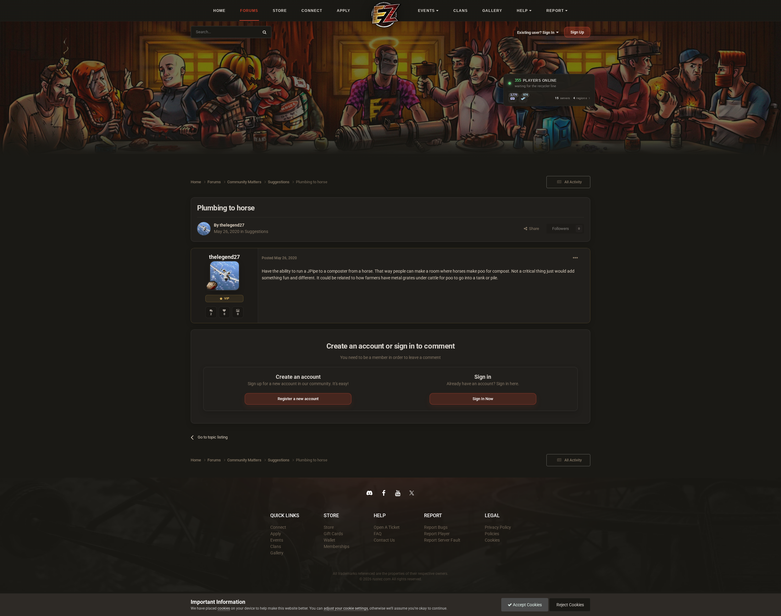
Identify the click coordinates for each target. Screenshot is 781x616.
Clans (275, 546)
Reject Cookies (570, 604)
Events (276, 540)
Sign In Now (483, 398)
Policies (492, 533)
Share (533, 228)
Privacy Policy (498, 527)
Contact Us (384, 540)
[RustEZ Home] (386, 15)
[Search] (264, 32)
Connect (278, 527)
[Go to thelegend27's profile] (204, 228)
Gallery (276, 552)
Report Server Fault (442, 540)
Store (329, 527)
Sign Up (577, 32)
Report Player (437, 533)
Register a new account (298, 398)
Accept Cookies (527, 604)
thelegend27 (232, 225)
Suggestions (256, 231)
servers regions (571, 98)
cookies (224, 608)
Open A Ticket (387, 527)
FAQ (378, 533)
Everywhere (244, 32)
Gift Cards (333, 533)
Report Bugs (436, 527)
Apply (275, 533)
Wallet (329, 540)
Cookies (492, 540)
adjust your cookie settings (346, 608)
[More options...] (575, 258)
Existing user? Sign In (536, 32)
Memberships (336, 546)
